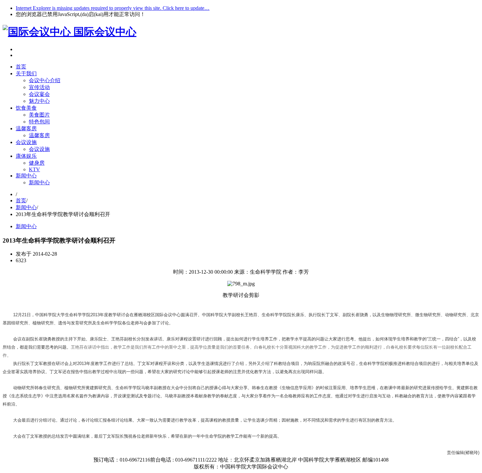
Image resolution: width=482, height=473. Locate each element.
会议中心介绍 (44, 80)
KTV (34, 169)
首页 (21, 66)
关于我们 (26, 73)
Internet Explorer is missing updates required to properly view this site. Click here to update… (113, 8)
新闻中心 (26, 175)
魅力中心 (39, 101)
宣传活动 (39, 87)
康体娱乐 (26, 156)
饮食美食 (26, 108)
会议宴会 (39, 94)
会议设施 (26, 142)
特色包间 (39, 121)
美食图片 (39, 115)
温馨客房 (26, 128)
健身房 (37, 163)
